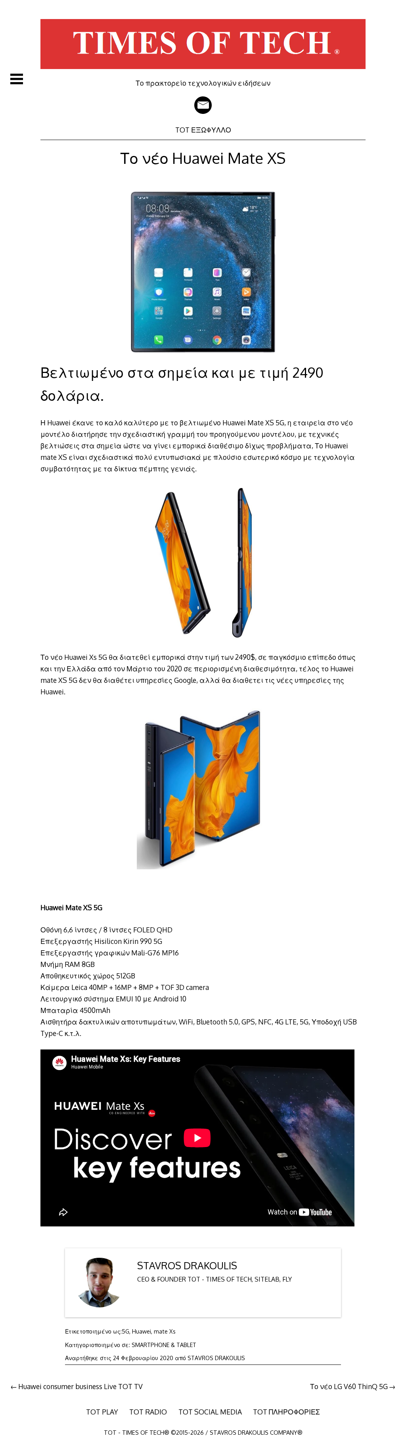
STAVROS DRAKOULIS (187, 1265)
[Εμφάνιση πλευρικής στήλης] (16, 79)
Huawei (141, 1331)
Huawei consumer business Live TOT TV (80, 1386)
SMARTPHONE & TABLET (164, 1344)
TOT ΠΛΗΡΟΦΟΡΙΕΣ (286, 1411)
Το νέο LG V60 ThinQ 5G (349, 1386)
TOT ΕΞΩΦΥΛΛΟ (203, 129)
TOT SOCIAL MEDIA (210, 1411)
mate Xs (165, 1331)
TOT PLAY (102, 1411)
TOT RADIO (148, 1411)
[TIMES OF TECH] (202, 73)
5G (125, 1331)
